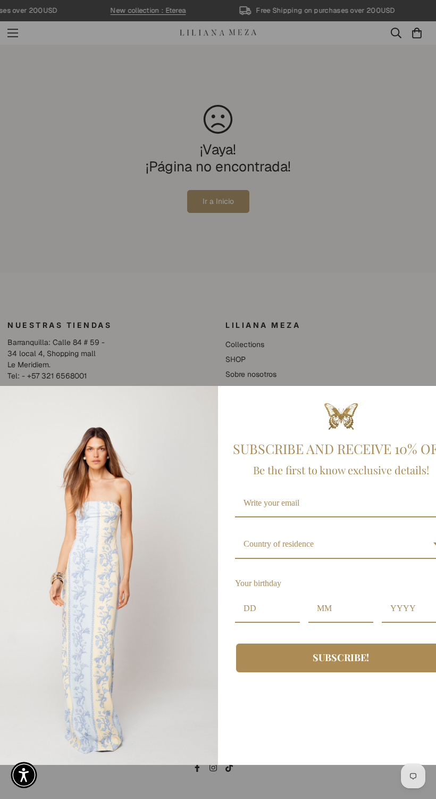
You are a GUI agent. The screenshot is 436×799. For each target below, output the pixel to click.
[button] (24, 775)
